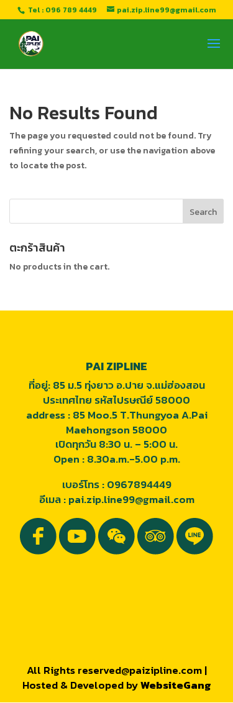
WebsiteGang (175, 685)
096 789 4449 (71, 10)
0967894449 (139, 484)
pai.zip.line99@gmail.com (131, 499)
